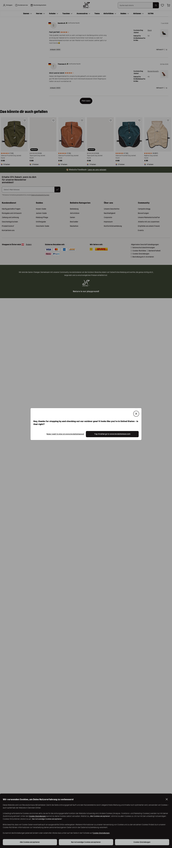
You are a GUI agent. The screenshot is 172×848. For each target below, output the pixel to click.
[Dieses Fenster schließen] (136, 413)
